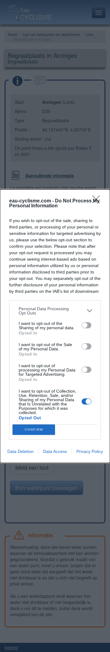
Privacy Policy (89, 451)
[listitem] (55, 311)
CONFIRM (34, 429)
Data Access (55, 451)
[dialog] (55, 326)
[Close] (98, 201)
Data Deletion (20, 451)
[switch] (86, 325)
